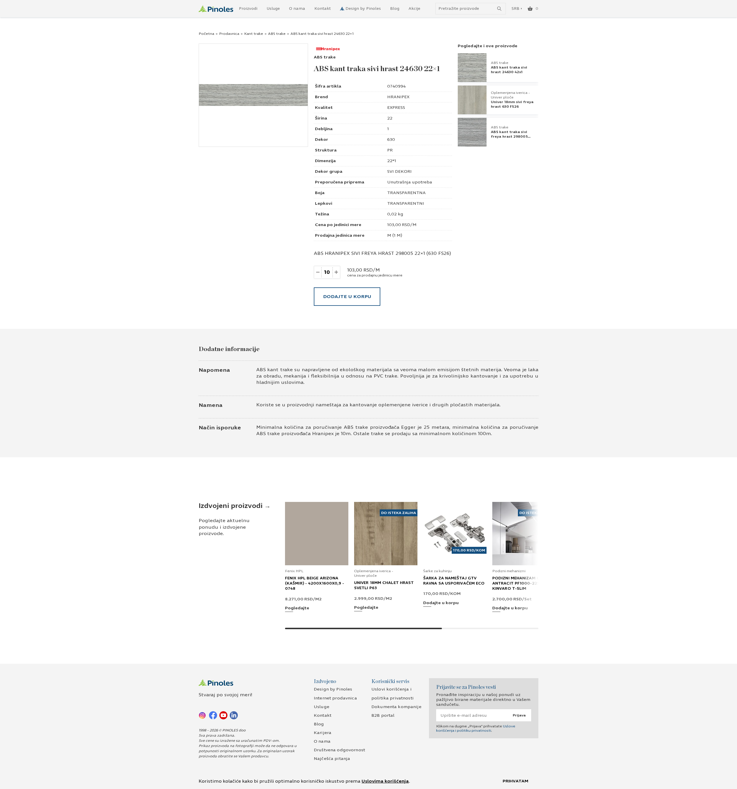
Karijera (322, 732)
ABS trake (277, 34)
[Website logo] (216, 8)
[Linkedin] (234, 715)
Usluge (273, 8)
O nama (297, 8)
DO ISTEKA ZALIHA (398, 513)
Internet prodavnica (335, 698)
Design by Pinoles (363, 8)
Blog (394, 8)
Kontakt (322, 8)
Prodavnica (229, 34)
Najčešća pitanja (332, 758)
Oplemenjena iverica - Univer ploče (510, 95)
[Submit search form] (499, 9)
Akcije (414, 8)
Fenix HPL (294, 571)
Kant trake (253, 34)
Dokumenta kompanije (396, 706)
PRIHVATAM (515, 781)
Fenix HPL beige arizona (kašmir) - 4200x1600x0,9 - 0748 (314, 583)
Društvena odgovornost (339, 750)
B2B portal (382, 715)
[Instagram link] (203, 715)
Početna (206, 34)
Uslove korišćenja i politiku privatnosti (475, 728)
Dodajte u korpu (347, 296)
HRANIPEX (398, 96)
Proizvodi (248, 8)
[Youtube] (223, 715)
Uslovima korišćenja (385, 781)
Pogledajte (297, 608)
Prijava (519, 715)
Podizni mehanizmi (509, 571)
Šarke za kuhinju (437, 571)
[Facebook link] (213, 715)
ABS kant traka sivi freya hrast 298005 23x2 (509, 136)
